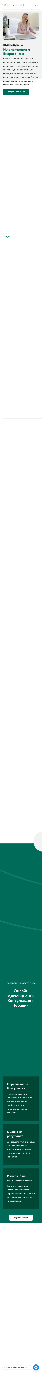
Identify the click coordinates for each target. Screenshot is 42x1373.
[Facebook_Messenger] (36, 1367)
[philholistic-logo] (13, 4)
